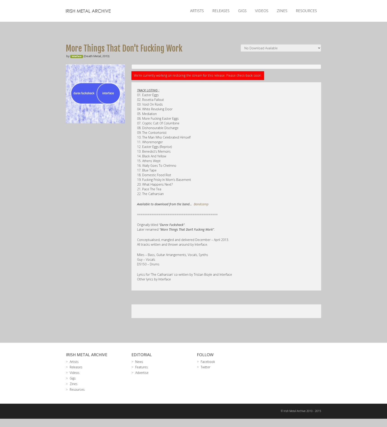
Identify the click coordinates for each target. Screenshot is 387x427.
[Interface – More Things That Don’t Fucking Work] (95, 93)
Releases (221, 10)
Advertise (141, 373)
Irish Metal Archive (86, 354)
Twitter (205, 367)
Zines (282, 10)
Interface (77, 56)
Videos (261, 10)
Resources (306, 10)
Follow (205, 354)
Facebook (208, 362)
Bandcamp (201, 204)
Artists (197, 10)
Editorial (141, 354)
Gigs (242, 10)
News (139, 362)
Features (141, 367)
